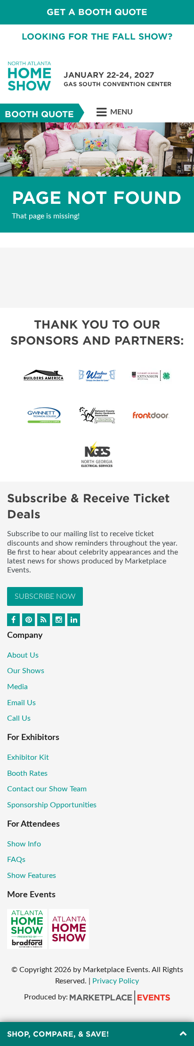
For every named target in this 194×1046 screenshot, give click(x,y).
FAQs (16, 859)
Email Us (21, 703)
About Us (23, 655)
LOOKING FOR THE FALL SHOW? (97, 36)
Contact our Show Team (47, 789)
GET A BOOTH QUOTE (97, 12)
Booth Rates (27, 773)
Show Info (24, 844)
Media (17, 687)
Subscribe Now (45, 596)
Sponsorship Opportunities (52, 805)
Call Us (19, 718)
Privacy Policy (115, 981)
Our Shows (25, 671)
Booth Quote (39, 114)
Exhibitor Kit (28, 757)
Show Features (31, 875)
